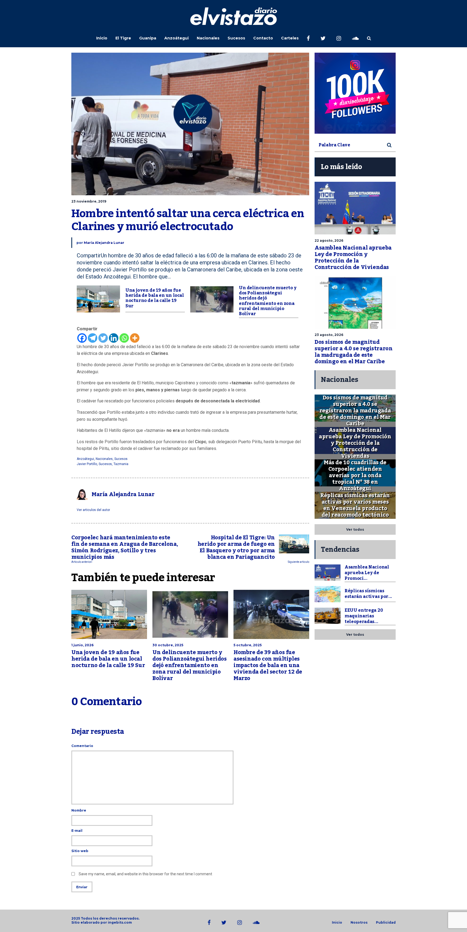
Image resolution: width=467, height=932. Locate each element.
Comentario (82, 746)
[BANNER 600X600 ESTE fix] (355, 93)
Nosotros (359, 922)
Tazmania (121, 464)
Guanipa (147, 38)
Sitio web (79, 851)
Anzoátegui (176, 38)
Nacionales (208, 38)
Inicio (101, 38)
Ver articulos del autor (93, 510)
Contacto (263, 38)
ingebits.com (120, 922)
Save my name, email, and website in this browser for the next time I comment (145, 874)
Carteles (290, 38)
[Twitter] (103, 338)
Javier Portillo (87, 464)
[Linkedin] (113, 338)
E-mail (76, 831)
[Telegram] (92, 338)
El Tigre (123, 38)
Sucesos (236, 38)
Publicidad (386, 922)
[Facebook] (82, 338)
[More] (134, 338)
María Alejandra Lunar (104, 243)
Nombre (78, 810)
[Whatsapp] (124, 338)
